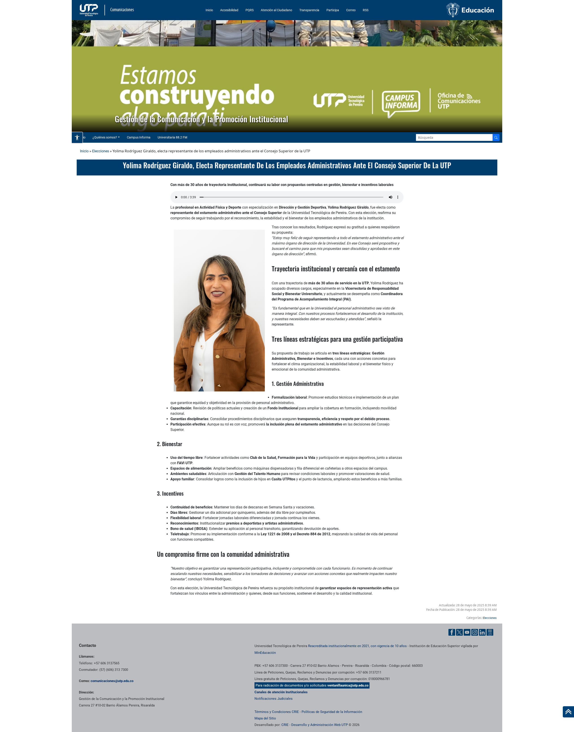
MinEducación (265, 653)
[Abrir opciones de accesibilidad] (77, 137)
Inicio (209, 10)
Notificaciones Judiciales (273, 699)
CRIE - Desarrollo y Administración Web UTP (314, 725)
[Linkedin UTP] (482, 632)
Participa (332, 10)
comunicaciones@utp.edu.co (112, 681)
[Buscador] (496, 137)
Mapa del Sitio (265, 718)
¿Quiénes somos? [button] (105, 137)
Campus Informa (138, 137)
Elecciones (100, 151)
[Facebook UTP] (451, 632)
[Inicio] (568, 711)
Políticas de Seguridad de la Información (332, 712)
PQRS (250, 10)
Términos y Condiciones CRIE (276, 712)
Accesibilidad (229, 10)
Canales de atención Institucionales (281, 692)
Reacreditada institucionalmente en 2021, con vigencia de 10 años (357, 646)
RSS (365, 10)
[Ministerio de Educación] (446, 10)
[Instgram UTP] (474, 632)
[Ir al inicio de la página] (568, 711)
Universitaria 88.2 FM (172, 137)
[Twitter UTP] (459, 632)
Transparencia (309, 10)
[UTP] (89, 10)
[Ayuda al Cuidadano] (490, 632)
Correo (351, 10)
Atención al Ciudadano (276, 10)
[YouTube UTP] (467, 632)
